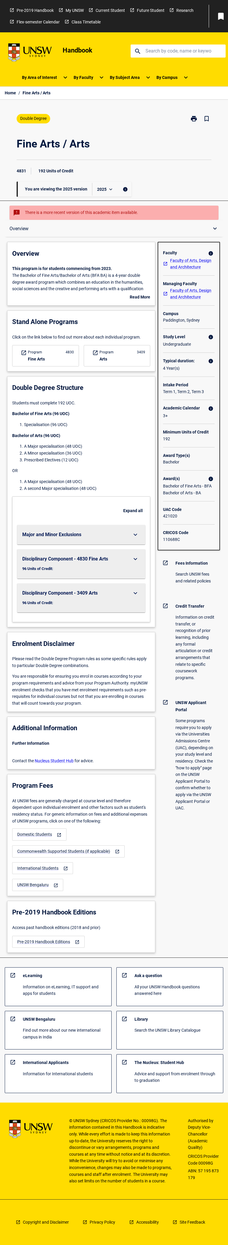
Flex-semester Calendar (38, 22)
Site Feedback (192, 1222)
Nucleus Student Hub (54, 760)
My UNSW (75, 10)
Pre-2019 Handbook (35, 10)
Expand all (133, 510)
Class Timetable (86, 22)
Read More (140, 298)
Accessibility (147, 1222)
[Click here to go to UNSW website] (30, 53)
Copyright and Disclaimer (46, 1222)
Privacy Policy (102, 1222)
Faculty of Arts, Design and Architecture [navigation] (190, 264)
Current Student (110, 10)
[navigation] (39, 834)
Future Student (150, 10)
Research (185, 10)
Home (10, 92)
